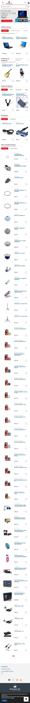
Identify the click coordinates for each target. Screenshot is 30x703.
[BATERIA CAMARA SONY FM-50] (8, 483)
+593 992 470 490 (5, 669)
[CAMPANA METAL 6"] (8, 180)
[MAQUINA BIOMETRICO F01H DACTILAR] (8, 584)
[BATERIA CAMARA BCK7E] (8, 382)
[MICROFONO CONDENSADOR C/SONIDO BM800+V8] (8, 168)
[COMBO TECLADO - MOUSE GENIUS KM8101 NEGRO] (8, 571)
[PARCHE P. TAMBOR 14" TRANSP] (8, 231)
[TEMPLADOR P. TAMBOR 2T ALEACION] (8, 281)
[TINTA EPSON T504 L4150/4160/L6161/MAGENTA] (8, 558)
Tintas (15, 554)
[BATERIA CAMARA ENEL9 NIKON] (8, 458)
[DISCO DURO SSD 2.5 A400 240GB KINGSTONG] (8, 533)
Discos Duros (14, 148)
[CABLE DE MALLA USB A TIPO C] (8, 647)
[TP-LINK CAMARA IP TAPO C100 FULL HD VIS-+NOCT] (8, 508)
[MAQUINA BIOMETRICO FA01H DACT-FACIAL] (8, 596)
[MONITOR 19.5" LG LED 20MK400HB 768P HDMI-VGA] (8, 521)
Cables (15, 604)
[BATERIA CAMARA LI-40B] (8, 407)
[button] (26, 699)
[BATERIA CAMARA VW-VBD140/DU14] (8, 357)
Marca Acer (18, 63)
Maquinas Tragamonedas (7, 93)
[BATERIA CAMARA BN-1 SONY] (8, 495)
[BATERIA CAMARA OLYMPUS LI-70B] (8, 395)
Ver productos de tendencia (19, 59)
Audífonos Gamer (15, 30)
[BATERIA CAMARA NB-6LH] (8, 332)
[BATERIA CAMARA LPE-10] (8, 432)
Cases (26, 89)
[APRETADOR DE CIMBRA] (8, 269)
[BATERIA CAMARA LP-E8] (8, 445)
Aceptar (4, 700)
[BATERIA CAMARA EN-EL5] (8, 344)
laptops (3, 36)
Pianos (15, 289)
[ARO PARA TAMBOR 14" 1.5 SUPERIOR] (8, 206)
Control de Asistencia (18, 579)
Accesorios (19, 89)
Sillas (3, 63)
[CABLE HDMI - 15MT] (8, 621)
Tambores (16, 239)
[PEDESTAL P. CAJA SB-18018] (8, 319)
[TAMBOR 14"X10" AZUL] (8, 256)
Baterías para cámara (18, 327)
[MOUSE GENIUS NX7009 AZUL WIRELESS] (8, 546)
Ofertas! (25, 30)
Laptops (5, 30)
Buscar (27, 6)
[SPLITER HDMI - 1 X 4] (8, 634)
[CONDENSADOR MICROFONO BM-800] (8, 156)
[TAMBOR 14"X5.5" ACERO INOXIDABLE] (8, 243)
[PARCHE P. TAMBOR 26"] (8, 218)
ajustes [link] (12, 698)
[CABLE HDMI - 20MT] (8, 609)
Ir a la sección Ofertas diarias (8, 33)
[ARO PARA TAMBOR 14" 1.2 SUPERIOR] (8, 193)
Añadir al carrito (12, 53)
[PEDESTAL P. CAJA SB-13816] (8, 306)
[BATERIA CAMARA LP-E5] (8, 420)
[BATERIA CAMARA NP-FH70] (8, 470)
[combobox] (13, 6)
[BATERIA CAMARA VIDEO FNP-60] (8, 369)
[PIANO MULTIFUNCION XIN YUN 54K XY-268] (8, 294)
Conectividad (18, 93)
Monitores (16, 516)
